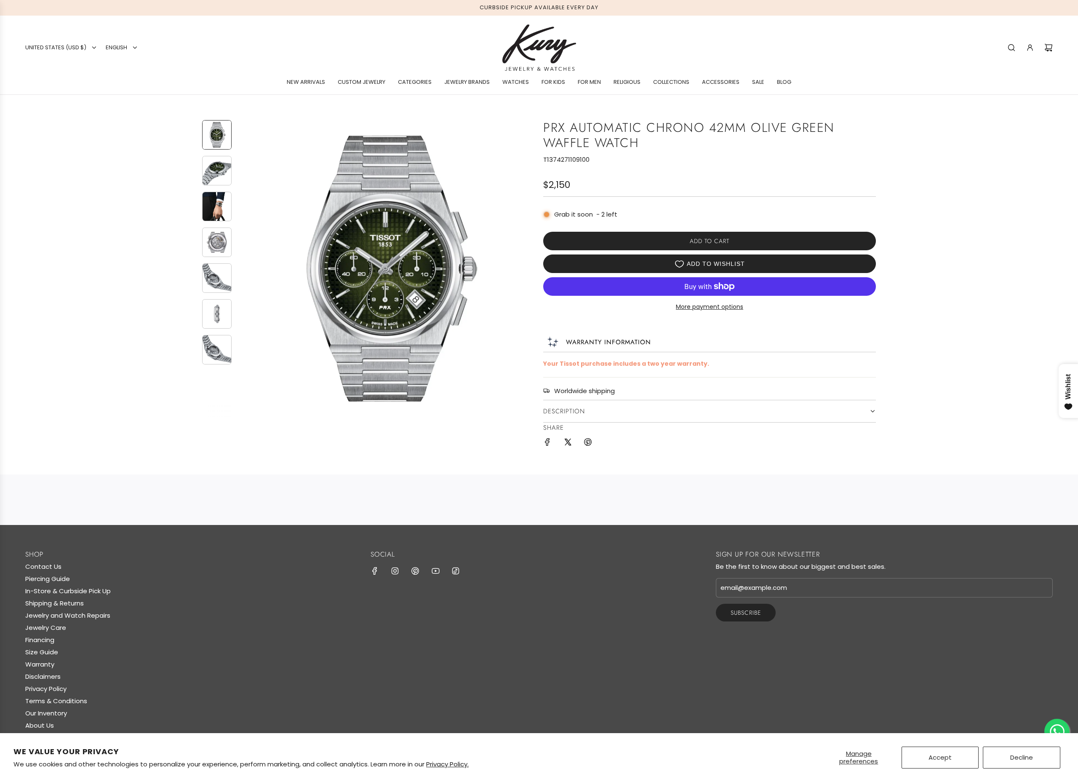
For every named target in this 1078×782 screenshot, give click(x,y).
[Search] (1011, 47)
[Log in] (1030, 47)
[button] (244, 268)
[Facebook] (375, 571)
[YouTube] (435, 571)
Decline (1021, 757)
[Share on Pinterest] (588, 443)
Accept (940, 757)
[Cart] (1048, 47)
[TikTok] (455, 571)
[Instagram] (395, 571)
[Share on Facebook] (547, 443)
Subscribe (746, 612)
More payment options (709, 307)
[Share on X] (567, 443)
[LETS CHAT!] (1057, 731)
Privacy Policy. (447, 764)
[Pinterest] (415, 571)
